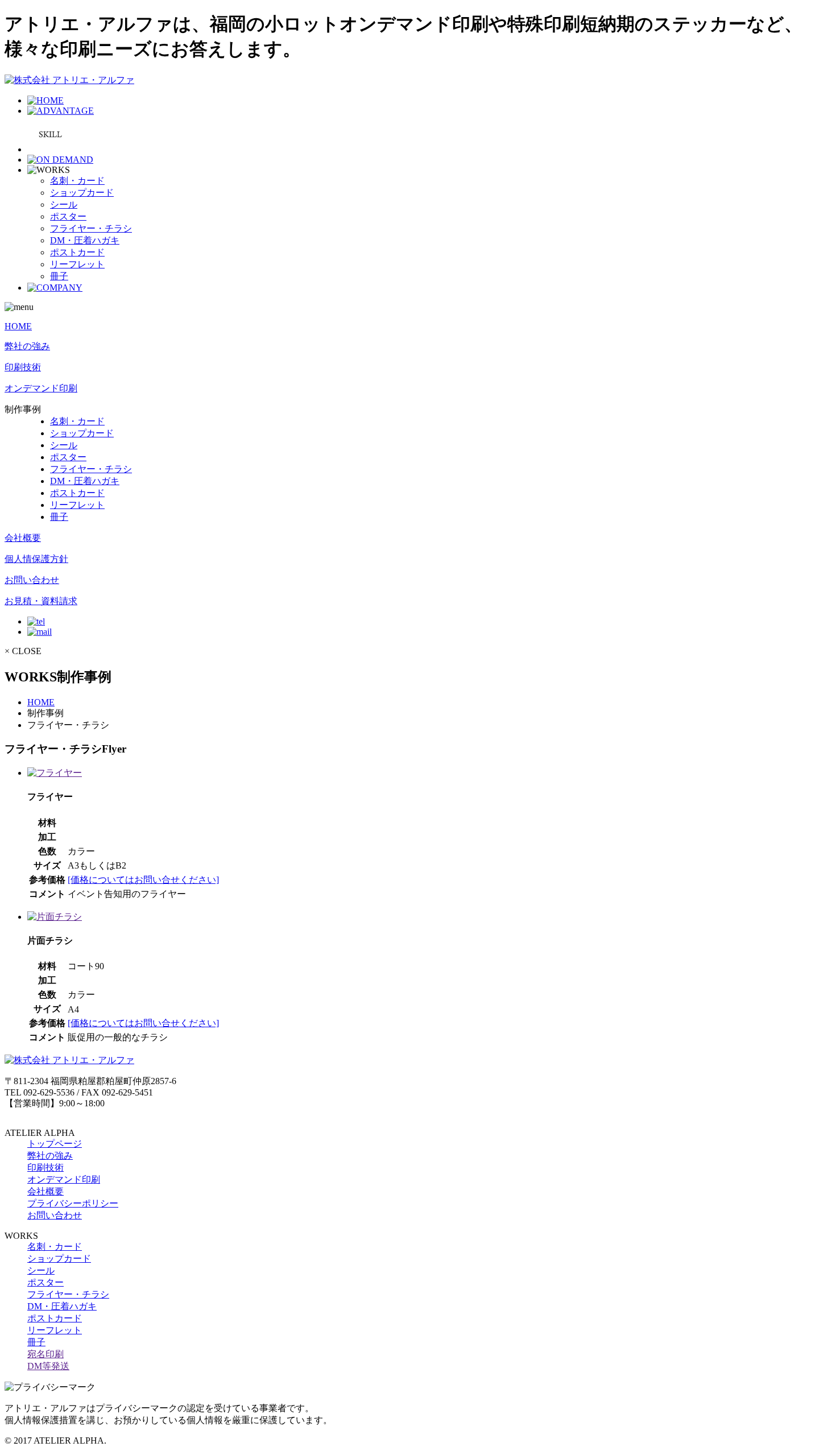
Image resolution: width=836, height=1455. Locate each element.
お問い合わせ (32, 580)
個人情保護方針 (36, 559)
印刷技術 (23, 367)
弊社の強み (27, 346)
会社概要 (23, 538)
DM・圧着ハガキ (84, 240)
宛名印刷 (45, 1354)
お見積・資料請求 (41, 601)
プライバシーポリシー (72, 1203)
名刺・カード (77, 180)
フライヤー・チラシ (91, 228)
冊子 (59, 276)
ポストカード (77, 252)
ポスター (68, 216)
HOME (18, 326)
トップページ (54, 1143)
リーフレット (77, 264)
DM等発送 (48, 1366)
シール (63, 204)
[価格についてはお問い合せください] (143, 879)
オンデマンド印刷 (41, 388)
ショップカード (82, 192)
